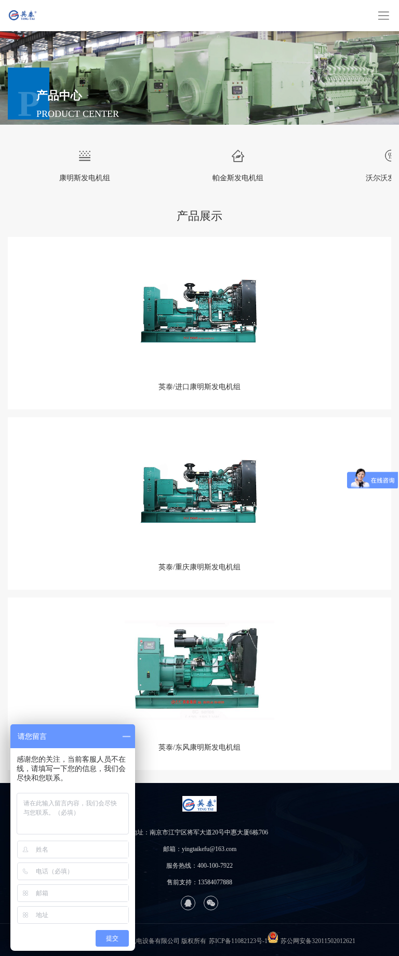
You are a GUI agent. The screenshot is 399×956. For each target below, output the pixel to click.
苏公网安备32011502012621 (318, 941)
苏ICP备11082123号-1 (238, 941)
